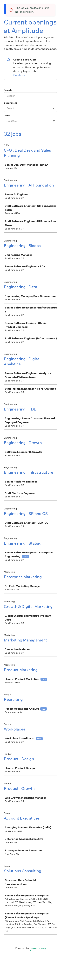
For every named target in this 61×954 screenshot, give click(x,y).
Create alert (20, 75)
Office (7, 115)
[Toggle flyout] (54, 108)
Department (10, 103)
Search (8, 90)
